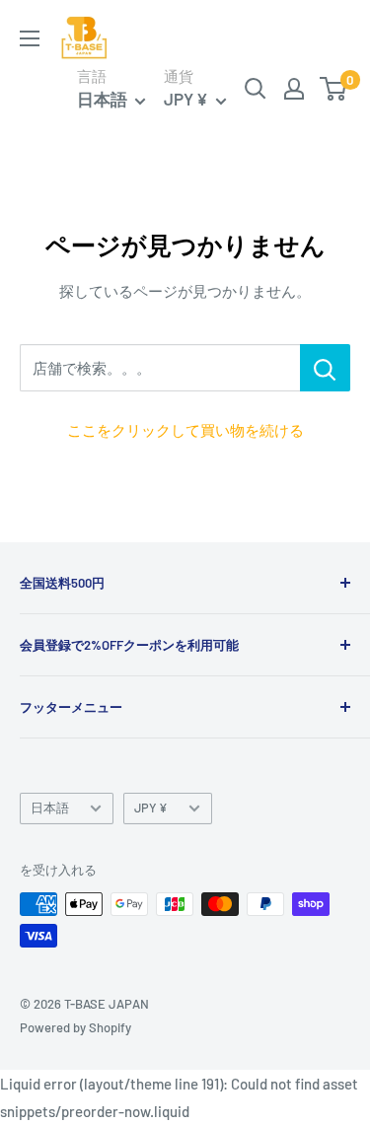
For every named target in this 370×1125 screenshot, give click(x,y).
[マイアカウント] (294, 89)
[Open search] (255, 89)
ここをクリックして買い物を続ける (185, 430)
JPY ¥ (151, 807)
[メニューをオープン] (29, 38)
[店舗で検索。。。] (325, 367)
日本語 (50, 807)
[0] (334, 89)
